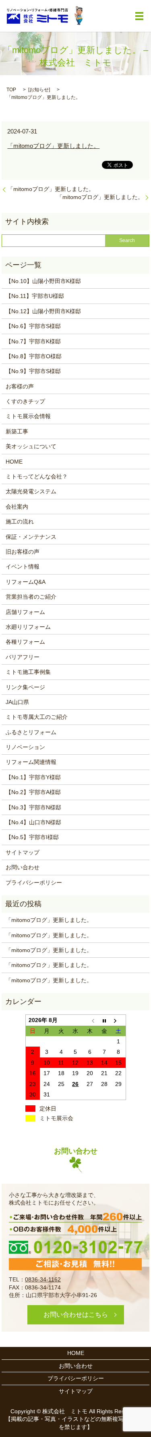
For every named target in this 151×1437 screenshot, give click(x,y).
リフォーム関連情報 (31, 762)
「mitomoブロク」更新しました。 (49, 965)
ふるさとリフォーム (31, 732)
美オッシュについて (31, 446)
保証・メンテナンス (31, 537)
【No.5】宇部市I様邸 (32, 837)
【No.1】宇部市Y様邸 (33, 777)
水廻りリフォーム (28, 627)
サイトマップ (22, 852)
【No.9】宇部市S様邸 (33, 371)
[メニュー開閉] (139, 16)
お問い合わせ (22, 867)
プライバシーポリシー (34, 882)
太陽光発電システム (31, 491)
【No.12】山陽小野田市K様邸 (43, 311)
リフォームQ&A (26, 582)
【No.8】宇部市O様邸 (34, 356)
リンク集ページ (25, 687)
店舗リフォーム (25, 612)
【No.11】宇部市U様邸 (35, 296)
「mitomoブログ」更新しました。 (53, 145)
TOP (11, 89)
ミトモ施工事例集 (28, 672)
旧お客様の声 (22, 551)
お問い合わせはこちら (75, 1314)
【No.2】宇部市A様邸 (33, 792)
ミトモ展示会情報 (28, 416)
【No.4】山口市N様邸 (33, 822)
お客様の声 (20, 386)
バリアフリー (22, 657)
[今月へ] (104, 1020)
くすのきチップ (25, 401)
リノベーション (25, 747)
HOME (14, 461)
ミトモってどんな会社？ (37, 476)
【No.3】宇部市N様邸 (33, 807)
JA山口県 (17, 702)
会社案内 (17, 506)
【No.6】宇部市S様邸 (33, 326)
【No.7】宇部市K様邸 (33, 341)
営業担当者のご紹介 (31, 596)
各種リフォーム (25, 641)
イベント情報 (22, 566)
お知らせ (39, 89)
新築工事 (17, 431)
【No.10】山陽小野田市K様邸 (43, 281)
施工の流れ (20, 521)
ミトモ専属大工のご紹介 (37, 717)
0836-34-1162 (43, 1279)
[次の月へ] (118, 1020)
